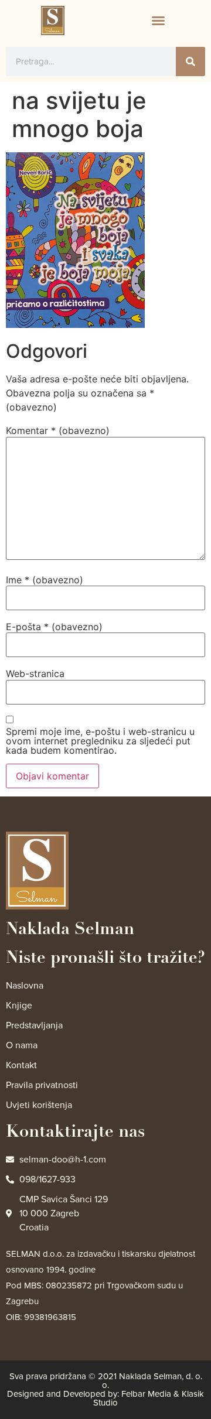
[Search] (190, 61)
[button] (158, 20)
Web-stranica (35, 673)
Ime (44, 579)
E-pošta (54, 626)
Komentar (58, 430)
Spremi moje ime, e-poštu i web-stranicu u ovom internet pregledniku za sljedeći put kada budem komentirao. (100, 741)
